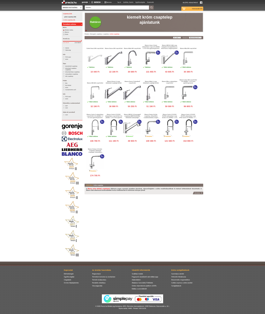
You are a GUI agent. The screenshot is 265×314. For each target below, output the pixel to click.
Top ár (119, 2)
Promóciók (150, 2)
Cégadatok (67, 280)
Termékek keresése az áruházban (103, 277)
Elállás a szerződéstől (139, 289)
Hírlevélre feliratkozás (178, 277)
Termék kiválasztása (99, 280)
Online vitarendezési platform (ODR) (144, 286)
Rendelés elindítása (98, 283)
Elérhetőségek (69, 274)
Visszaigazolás (97, 286)
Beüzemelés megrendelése (180, 280)
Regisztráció (96, 274)
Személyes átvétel (177, 274)
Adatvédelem (136, 280)
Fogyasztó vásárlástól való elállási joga (145, 277)
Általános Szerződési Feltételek (142, 283)
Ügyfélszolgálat (140, 2)
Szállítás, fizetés (128, 2)
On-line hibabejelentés (71, 283)
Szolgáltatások (176, 286)
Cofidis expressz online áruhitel (181, 283)
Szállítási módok (137, 274)
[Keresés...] (151, 7)
